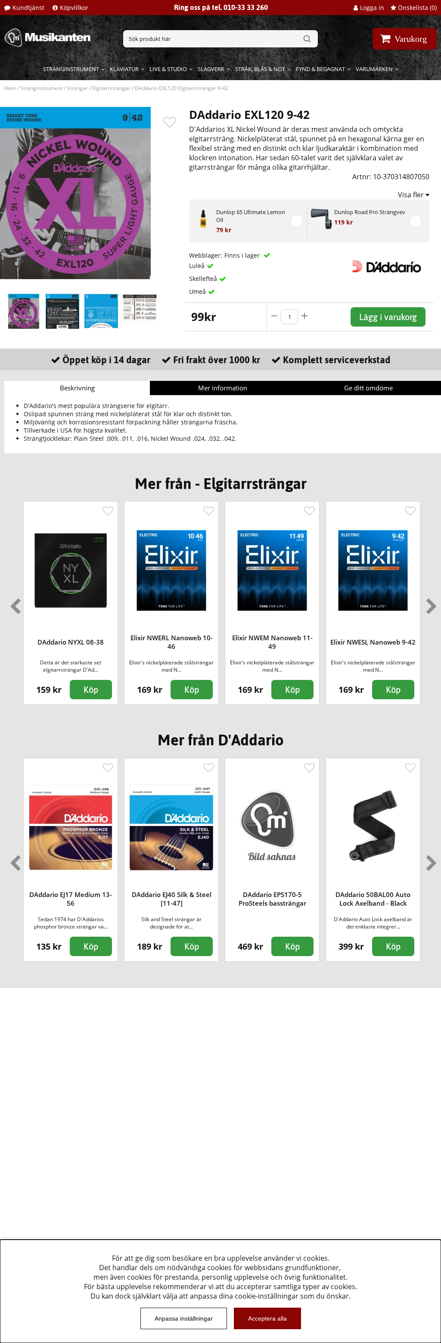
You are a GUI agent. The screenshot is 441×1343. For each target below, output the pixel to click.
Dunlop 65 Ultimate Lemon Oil (250, 216)
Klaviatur (124, 69)
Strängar (77, 88)
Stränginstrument (71, 69)
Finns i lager (242, 255)
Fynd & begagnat (320, 69)
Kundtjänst (28, 7)
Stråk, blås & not (260, 69)
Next (429, 602)
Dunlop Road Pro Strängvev (369, 212)
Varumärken (374, 69)
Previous (13, 602)
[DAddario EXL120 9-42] (23, 311)
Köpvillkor (74, 7)
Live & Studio (168, 69)
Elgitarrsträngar (111, 88)
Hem (10, 88)
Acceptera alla (267, 1318)
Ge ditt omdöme (368, 387)
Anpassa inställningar (184, 1318)
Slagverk (211, 69)
